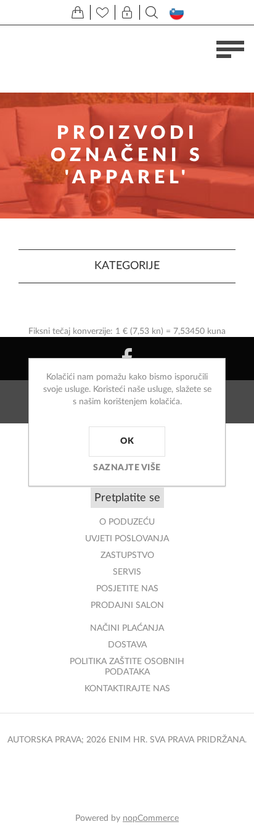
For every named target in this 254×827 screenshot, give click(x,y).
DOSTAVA (127, 645)
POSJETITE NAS (127, 588)
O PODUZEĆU (127, 522)
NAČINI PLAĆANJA (127, 628)
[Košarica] (77, 12)
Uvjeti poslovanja (127, 538)
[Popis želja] (102, 12)
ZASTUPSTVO (127, 555)
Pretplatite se (127, 498)
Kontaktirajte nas (127, 688)
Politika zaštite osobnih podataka (127, 666)
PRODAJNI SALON (127, 605)
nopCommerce (151, 818)
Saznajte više (127, 467)
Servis (127, 572)
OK (127, 441)
